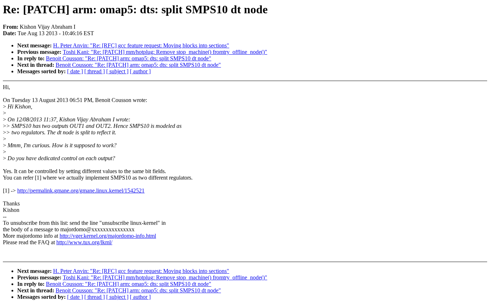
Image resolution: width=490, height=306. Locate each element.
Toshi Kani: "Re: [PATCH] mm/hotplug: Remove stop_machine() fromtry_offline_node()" (165, 52)
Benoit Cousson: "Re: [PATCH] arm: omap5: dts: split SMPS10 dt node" (128, 58)
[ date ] (75, 71)
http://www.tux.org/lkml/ (84, 242)
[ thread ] (94, 71)
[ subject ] (117, 71)
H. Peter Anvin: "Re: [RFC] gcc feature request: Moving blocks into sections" (141, 45)
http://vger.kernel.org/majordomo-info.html (108, 236)
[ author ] (140, 71)
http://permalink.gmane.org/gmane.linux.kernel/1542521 (81, 190)
